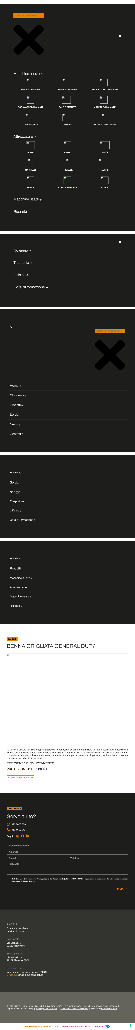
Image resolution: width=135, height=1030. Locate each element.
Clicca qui (12, 975)
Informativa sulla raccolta (38, 1026)
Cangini (12, 639)
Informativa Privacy (35, 879)
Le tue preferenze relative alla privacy (79, 1026)
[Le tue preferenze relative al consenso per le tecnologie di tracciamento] (130, 1025)
